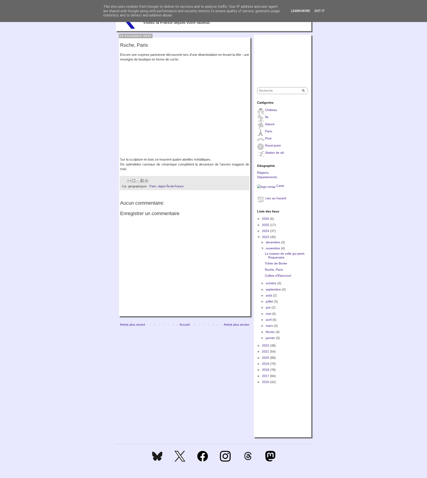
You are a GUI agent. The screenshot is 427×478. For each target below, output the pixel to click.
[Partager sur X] (138, 180)
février (271, 332)
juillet (270, 301)
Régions (263, 172)
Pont (268, 138)
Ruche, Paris (274, 269)
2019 (266, 363)
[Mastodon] (270, 460)
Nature (270, 124)
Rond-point (273, 145)
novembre (273, 248)
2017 (266, 376)
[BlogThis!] (133, 180)
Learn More (300, 11)
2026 (266, 218)
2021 (266, 351)
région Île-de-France (170, 186)
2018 (266, 369)
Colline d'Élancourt (278, 275)
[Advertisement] (279, 57)
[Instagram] (225, 460)
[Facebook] (202, 460)
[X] (180, 460)
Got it (319, 11)
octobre (271, 283)
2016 (266, 382)
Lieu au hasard (275, 198)
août (269, 295)
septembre (274, 289)
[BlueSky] (157, 460)
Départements (267, 177)
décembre (273, 242)
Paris (152, 186)
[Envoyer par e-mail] (129, 180)
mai (269, 313)
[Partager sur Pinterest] (146, 180)
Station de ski (274, 152)
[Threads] (248, 460)
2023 (266, 237)
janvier (271, 338)
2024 (266, 231)
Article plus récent (132, 324)
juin (269, 307)
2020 (266, 357)
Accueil (184, 324)
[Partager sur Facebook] (142, 180)
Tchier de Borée (276, 263)
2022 (266, 345)
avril (269, 319)
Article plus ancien (236, 324)
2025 (266, 225)
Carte (280, 186)
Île (266, 117)
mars (270, 325)
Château (271, 110)
